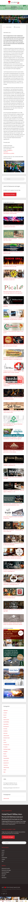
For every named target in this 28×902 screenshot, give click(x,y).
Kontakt (3, 875)
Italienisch (19, 817)
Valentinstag (6, 767)
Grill (8, 821)
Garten (4, 717)
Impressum (4, 877)
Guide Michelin (16, 823)
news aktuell (8, 27)
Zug (2, 861)
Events (4, 715)
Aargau (3, 859)
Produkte (5, 747)
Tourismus (5, 765)
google (6, 894)
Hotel (4, 814)
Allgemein (5, 710)
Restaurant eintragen (10, 194)
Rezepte (5, 756)
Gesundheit (5, 724)
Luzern (3, 850)
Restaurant (12, 821)
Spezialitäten (6, 758)
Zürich (3, 852)
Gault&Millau (6, 721)
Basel (3, 854)
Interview (5, 733)
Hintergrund (6, 726)
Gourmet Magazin (5, 872)
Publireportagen (6, 749)
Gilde (20, 823)
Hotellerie (5, 731)
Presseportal (6, 744)
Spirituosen (5, 760)
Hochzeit (5, 728)
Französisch (6, 824)
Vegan (4, 769)
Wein (4, 772)
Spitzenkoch (6, 763)
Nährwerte (4, 873)
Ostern (4, 742)
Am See (20, 819)
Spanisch (13, 824)
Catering (4, 821)
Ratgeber (5, 751)
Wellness (12, 817)
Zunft (11, 823)
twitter (4, 894)
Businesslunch (7, 819)
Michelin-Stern (6, 737)
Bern (3, 855)
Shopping (10, 824)
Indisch (3, 823)
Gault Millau (12, 814)
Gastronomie (6, 719)
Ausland (5, 712)
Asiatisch (18, 821)
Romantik (5, 817)
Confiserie (7, 823)
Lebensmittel (6, 735)
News (4, 740)
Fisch (21, 821)
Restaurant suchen (6, 868)
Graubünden (4, 857)
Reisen (4, 753)
